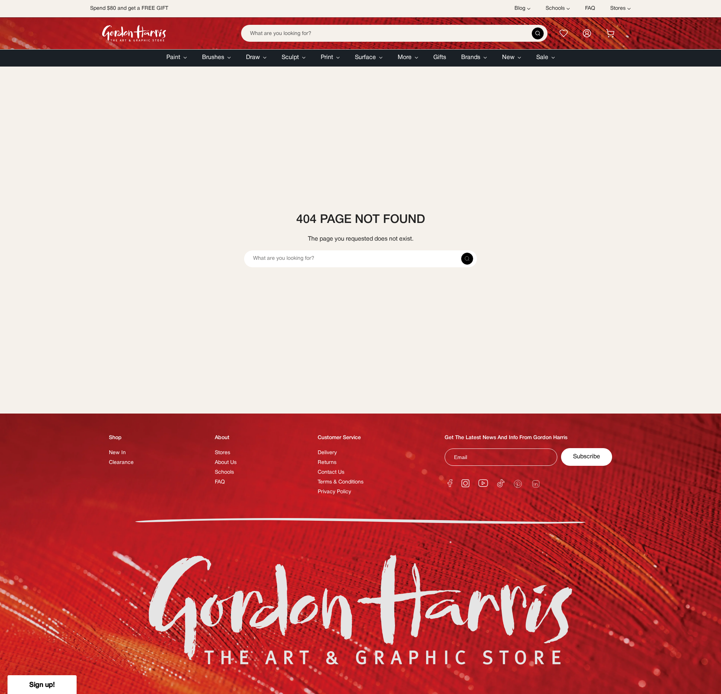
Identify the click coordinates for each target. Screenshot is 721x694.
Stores (222, 452)
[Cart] (610, 33)
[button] (176, 58)
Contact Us (331, 472)
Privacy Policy (334, 491)
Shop (115, 437)
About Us (226, 462)
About (222, 437)
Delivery (327, 452)
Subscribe (586, 456)
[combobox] (394, 33)
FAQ (220, 482)
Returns (327, 462)
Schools (224, 472)
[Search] (538, 33)
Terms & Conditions (341, 482)
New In (117, 452)
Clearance (121, 462)
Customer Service (339, 437)
